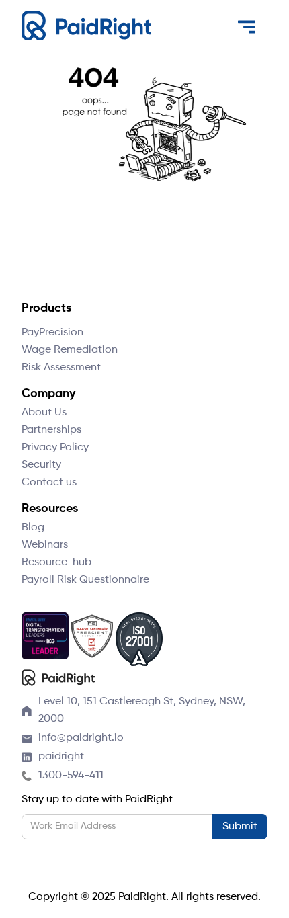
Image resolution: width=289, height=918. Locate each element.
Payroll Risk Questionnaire (85, 580)
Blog (33, 527)
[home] (86, 26)
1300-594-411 (71, 775)
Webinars (45, 545)
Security (41, 465)
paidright (61, 756)
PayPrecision (52, 332)
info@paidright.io (81, 738)
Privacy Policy (55, 447)
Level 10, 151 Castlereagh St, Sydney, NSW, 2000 (141, 710)
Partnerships (51, 430)
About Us (44, 412)
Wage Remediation (70, 350)
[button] (246, 26)
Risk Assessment (61, 367)
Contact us (49, 482)
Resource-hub (56, 562)
